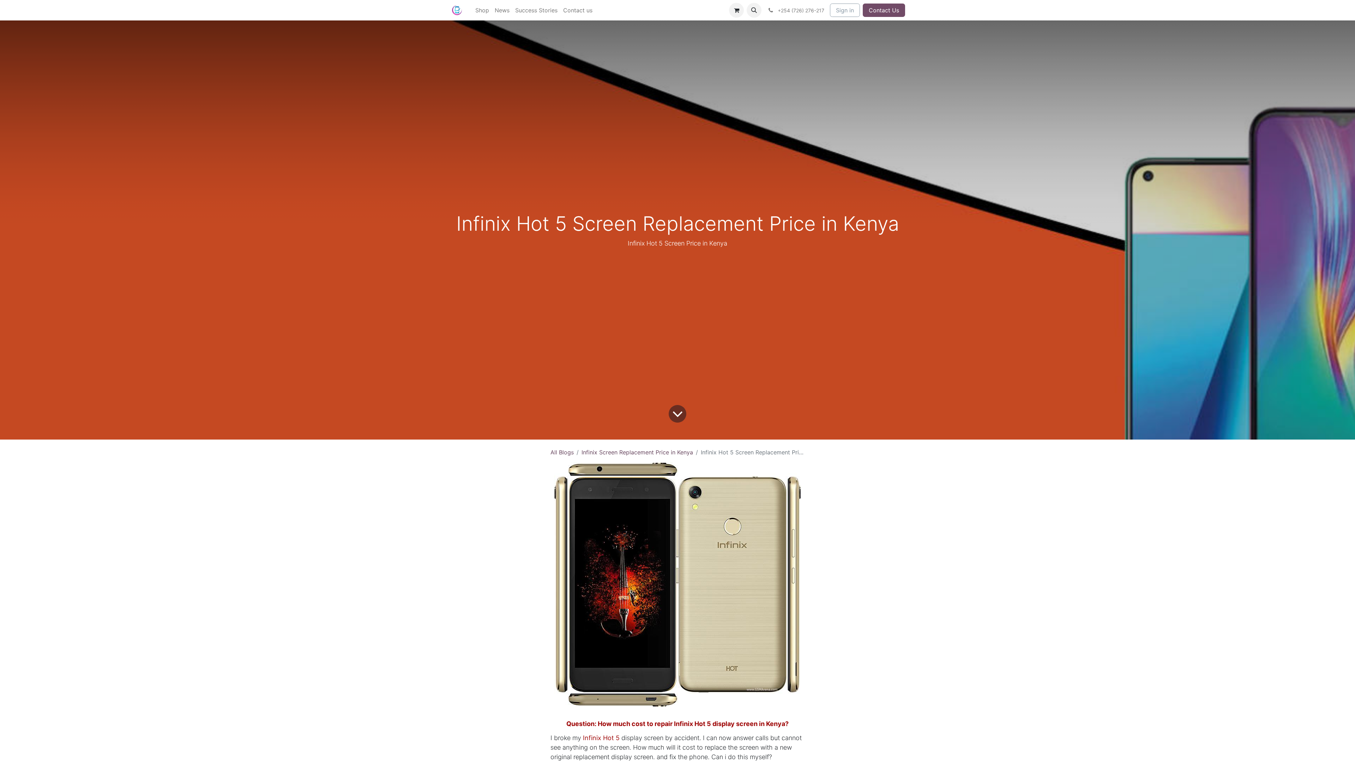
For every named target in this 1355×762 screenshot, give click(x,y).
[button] (754, 10)
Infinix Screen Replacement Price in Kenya (637, 452)
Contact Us (884, 10)
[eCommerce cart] (736, 10)
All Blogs (562, 452)
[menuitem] (482, 10)
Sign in (845, 10)
